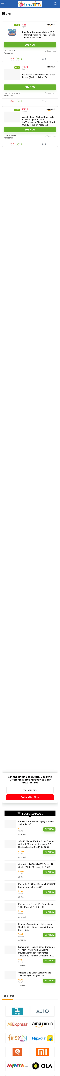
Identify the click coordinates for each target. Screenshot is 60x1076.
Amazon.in (8, 53)
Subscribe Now (30, 797)
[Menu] (3, 4)
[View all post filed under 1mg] (17, 1011)
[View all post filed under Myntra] (17, 1066)
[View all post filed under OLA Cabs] (42, 1066)
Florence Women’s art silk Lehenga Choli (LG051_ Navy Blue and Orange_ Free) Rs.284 (36, 927)
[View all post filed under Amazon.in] (42, 1024)
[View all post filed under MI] (42, 1052)
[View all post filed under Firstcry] (17, 1038)
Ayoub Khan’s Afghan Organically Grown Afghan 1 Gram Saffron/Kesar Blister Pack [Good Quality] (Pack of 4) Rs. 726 (38, 121)
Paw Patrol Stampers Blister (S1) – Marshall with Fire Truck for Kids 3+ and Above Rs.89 (38, 35)
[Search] (55, 4)
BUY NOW (30, 44)
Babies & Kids (9, 51)
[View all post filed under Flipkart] (42, 1038)
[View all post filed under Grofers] (17, 1052)
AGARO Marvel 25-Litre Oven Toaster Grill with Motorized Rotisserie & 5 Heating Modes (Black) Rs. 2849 (36, 844)
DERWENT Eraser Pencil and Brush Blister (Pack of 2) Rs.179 (38, 76)
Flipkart (21, 877)
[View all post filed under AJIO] (42, 1011)
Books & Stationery (12, 93)
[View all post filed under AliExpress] (17, 1024)
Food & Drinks (10, 136)
